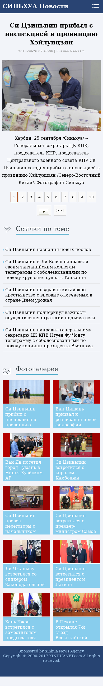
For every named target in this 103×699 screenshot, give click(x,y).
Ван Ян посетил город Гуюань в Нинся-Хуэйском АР (24, 470)
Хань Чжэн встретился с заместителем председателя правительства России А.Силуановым (21, 637)
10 (91, 197)
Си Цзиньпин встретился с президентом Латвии (70, 576)
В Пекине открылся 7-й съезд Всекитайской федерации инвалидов (71, 635)
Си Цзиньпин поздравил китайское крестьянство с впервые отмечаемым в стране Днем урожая (48, 295)
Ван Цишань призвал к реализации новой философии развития (76, 419)
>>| (60, 210)
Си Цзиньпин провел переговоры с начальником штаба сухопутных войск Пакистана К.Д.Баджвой (26, 531)
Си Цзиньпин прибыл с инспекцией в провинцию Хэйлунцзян (20, 419)
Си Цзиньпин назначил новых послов (48, 249)
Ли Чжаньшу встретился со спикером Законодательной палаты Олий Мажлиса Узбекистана (25, 584)
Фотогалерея (37, 369)
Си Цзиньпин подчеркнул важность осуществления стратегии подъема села (50, 315)
